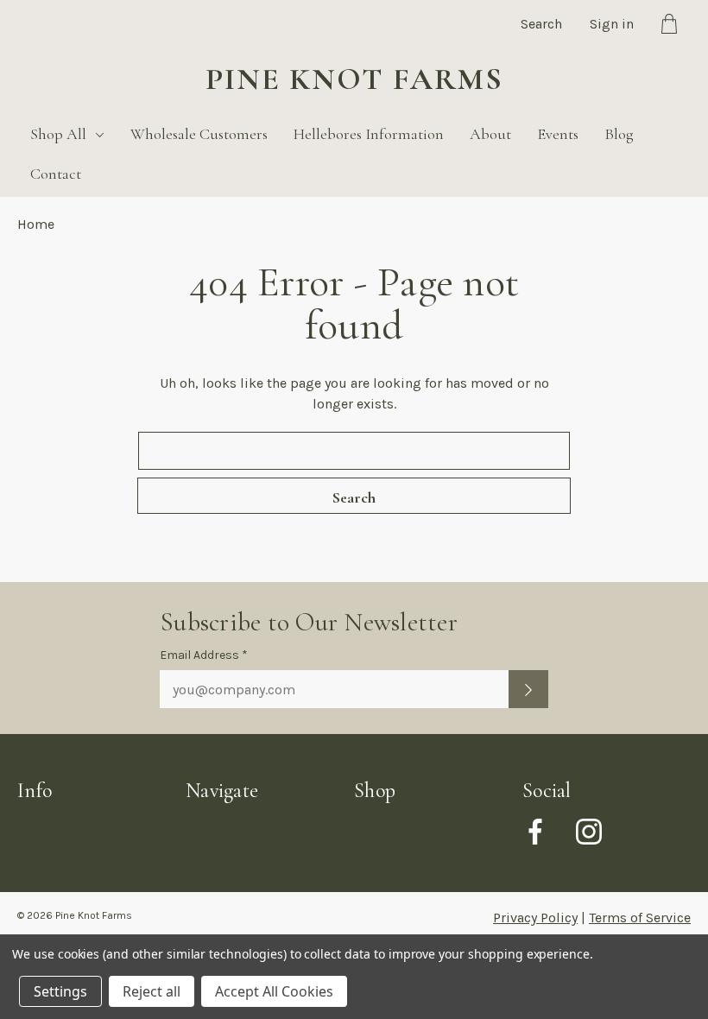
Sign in (612, 24)
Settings (60, 991)
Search (541, 24)
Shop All (58, 133)
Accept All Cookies (274, 991)
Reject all (151, 991)
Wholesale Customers (199, 133)
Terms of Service (640, 917)
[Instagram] (589, 832)
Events (557, 133)
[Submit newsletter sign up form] (528, 689)
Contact (55, 173)
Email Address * (204, 655)
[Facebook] (535, 832)
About (490, 133)
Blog (619, 133)
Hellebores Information (369, 133)
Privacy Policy (535, 917)
